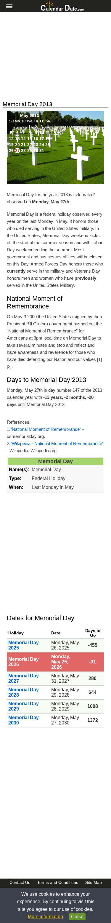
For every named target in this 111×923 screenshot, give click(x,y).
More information (45, 916)
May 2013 (29, 115)
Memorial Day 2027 (23, 678)
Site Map (93, 882)
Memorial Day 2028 (23, 692)
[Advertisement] (55, 56)
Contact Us (19, 882)
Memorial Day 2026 (23, 662)
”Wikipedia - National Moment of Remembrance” (57, 443)
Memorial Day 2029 (23, 706)
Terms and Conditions (57, 882)
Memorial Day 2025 (23, 645)
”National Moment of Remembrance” (45, 429)
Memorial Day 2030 (23, 720)
